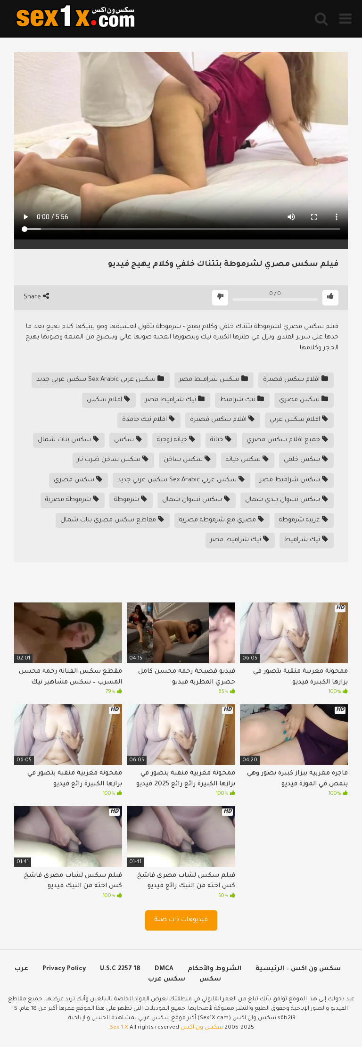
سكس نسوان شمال (193, 499)
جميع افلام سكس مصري (284, 440)
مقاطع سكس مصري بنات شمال (109, 520)
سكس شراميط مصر (210, 379)
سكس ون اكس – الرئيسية (298, 969)
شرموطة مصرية (69, 499)
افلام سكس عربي (296, 419)
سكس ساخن (184, 459)
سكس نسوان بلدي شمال (283, 499)
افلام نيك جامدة (145, 419)
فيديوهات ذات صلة (181, 919)
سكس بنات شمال (65, 440)
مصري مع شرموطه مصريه (218, 520)
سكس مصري (300, 400)
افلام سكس (105, 400)
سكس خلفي (303, 459)
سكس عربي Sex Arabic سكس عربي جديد (96, 379)
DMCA (164, 969)
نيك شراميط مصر (171, 400)
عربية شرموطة (300, 520)
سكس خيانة (244, 459)
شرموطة (127, 499)
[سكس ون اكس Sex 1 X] (75, 18)
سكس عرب (166, 979)
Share (33, 297)
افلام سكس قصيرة (292, 379)
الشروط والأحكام (214, 969)
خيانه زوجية (173, 440)
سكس (125, 440)
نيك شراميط (238, 400)
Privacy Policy (64, 969)
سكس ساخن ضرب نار (109, 459)
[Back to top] (330, 1018)
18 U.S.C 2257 (120, 969)
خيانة (217, 440)
